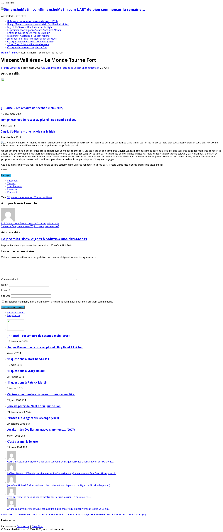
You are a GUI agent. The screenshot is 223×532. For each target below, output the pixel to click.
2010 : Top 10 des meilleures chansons (28, 44)
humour (15, 514)
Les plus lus (13, 315)
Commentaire (9, 279)
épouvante (46, 514)
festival (72, 514)
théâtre (92, 514)
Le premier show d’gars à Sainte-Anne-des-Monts (34, 30)
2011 (121, 514)
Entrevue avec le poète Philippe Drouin (28, 33)
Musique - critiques (62, 67)
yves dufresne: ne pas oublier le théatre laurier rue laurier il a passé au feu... (49, 497)
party (144, 514)
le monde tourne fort (22, 197)
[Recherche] (2, 3)
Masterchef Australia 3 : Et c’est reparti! (28, 35)
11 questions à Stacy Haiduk (26, 370)
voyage (86, 514)
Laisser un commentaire (86, 67)
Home (4, 52)
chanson (131, 514)
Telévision (79, 514)
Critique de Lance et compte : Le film (27, 47)
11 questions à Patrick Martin (27, 382)
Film (97, 514)
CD (8, 197)
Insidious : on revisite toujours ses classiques (32, 38)
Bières (53, 514)
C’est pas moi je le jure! (23, 441)
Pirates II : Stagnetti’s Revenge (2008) (33, 418)
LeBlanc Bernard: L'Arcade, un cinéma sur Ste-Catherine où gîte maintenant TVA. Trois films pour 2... (61, 473)
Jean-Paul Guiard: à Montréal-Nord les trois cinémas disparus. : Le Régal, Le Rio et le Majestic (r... (59, 485)
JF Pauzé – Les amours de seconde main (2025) (32, 21)
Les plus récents (16, 312)
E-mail (5, 290)
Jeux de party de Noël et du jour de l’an (34, 406)
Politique (65, 514)
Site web (5, 295)
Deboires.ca (23, 526)
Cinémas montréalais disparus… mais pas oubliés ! (41, 394)
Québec (4, 514)
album (125, 514)
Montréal (22, 514)
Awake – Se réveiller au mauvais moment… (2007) (41, 429)
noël (28, 514)
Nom (4, 284)
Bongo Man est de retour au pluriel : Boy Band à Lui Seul (38, 24)
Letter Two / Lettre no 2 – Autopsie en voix (30, 223)
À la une (13, 52)
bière (10, 514)
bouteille (111, 514)
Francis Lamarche (11, 67)
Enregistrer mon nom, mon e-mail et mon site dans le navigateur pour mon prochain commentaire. (59, 301)
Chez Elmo (37, 526)
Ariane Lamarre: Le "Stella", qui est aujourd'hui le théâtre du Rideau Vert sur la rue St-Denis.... (58, 508)
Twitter (58, 514)
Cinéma (102, 514)
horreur (139, 514)
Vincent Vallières (43, 197)
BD (40, 514)
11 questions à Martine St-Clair (28, 359)
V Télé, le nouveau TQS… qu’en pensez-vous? (30, 226)
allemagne (34, 514)
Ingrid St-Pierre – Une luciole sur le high (29, 27)
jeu (117, 514)
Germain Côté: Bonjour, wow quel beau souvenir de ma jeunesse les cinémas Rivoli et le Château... (60, 461)
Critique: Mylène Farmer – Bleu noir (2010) (30, 41)
